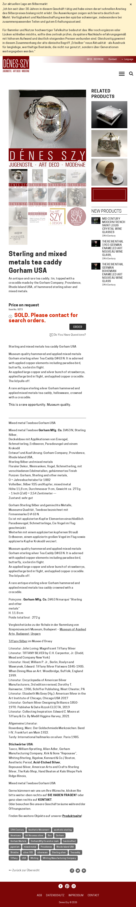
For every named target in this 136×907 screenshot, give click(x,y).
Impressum (76, 895)
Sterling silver (59, 853)
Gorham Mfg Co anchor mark (45, 841)
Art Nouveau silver (34, 836)
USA (24, 858)
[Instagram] (75, 886)
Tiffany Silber (18, 641)
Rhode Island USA (65, 847)
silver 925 (28, 853)
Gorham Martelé (18, 841)
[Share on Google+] (84, 870)
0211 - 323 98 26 (95, 59)
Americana (15, 836)
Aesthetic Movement (38, 830)
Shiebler (14, 853)
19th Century (17, 830)
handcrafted (69, 841)
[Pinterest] (68, 886)
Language (128, 59)
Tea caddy (75, 853)
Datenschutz (55, 895)
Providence (46, 847)
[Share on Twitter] (78, 870)
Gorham (60, 836)
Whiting (34, 858)
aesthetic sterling (63, 830)
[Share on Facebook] (72, 870)
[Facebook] (61, 886)
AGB (39, 895)
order (77, 327)
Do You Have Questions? (69, 335)
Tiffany (14, 858)
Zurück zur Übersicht (26, 870)
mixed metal (30, 847)
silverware (42, 853)
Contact (113, 59)
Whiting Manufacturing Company (59, 858)
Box (50, 836)
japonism (14, 847)
